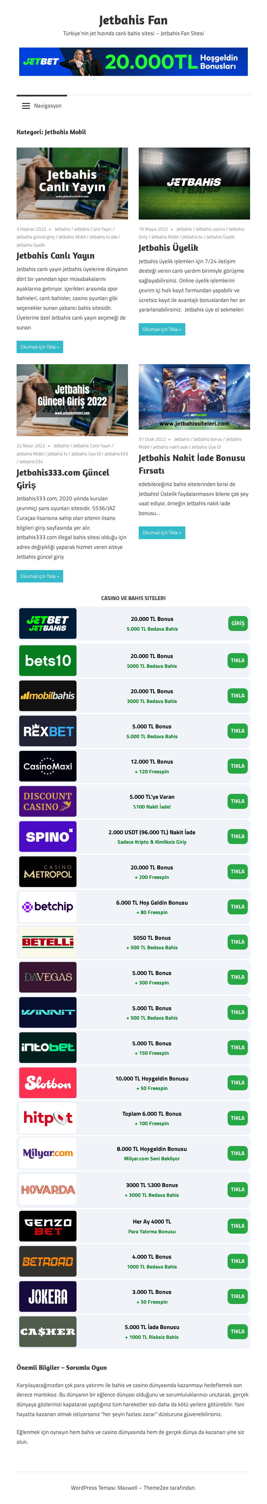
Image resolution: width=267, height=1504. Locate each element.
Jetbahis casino (210, 228)
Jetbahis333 (116, 453)
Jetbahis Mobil (72, 236)
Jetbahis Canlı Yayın (93, 228)
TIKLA (238, 660)
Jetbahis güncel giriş (36, 236)
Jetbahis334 (31, 461)
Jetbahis (62, 228)
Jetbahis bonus (208, 439)
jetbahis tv (192, 236)
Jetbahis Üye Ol (86, 453)
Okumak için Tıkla (38, 347)
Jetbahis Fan (133, 19)
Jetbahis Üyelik (31, 244)
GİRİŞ (238, 623)
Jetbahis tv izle (103, 236)
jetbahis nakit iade (170, 446)
